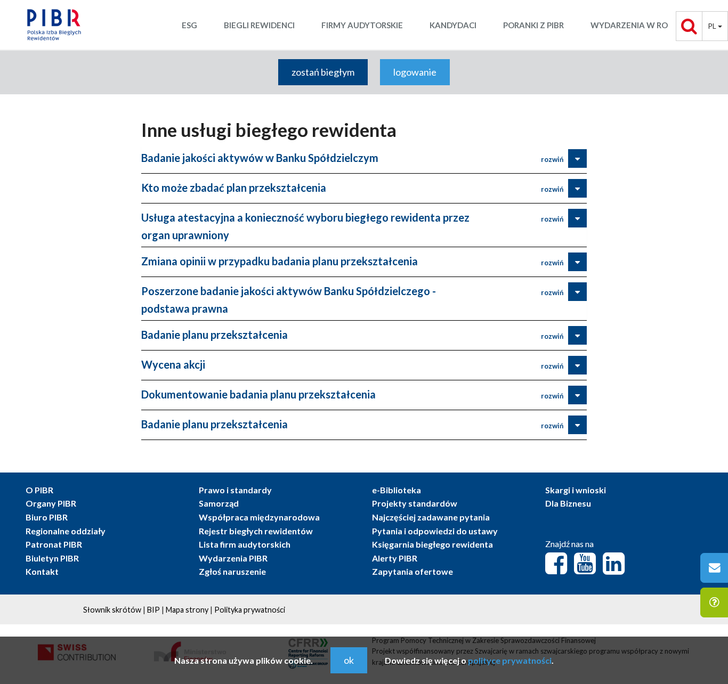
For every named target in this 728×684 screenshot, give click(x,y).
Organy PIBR (51, 503)
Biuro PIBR (47, 517)
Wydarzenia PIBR (233, 558)
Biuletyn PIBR (52, 558)
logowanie (414, 72)
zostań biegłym (323, 72)
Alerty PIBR (394, 558)
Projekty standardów (414, 503)
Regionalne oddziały (66, 531)
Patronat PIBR (54, 544)
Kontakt (42, 571)
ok (349, 660)
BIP (153, 609)
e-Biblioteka (396, 490)
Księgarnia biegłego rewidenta (432, 544)
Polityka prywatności (249, 609)
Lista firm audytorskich (244, 544)
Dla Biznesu (568, 503)
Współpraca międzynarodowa (259, 517)
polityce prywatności (510, 660)
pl (713, 25)
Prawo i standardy (235, 490)
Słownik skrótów (112, 609)
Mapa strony (187, 609)
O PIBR (39, 490)
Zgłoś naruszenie (232, 571)
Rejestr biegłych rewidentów (256, 531)
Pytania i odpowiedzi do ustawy (435, 531)
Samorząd (219, 503)
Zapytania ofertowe (412, 571)
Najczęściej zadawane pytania (431, 517)
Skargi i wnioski (575, 490)
